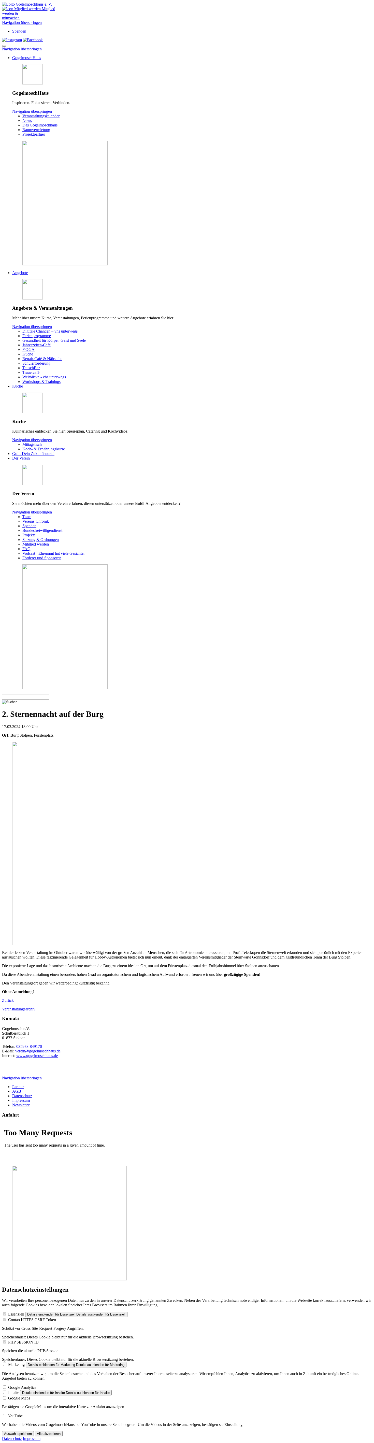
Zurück (8, 1000)
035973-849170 (29, 1046)
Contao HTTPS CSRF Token (32, 1320)
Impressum (21, 1100)
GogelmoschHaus (26, 57)
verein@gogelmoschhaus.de (38, 1051)
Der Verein (21, 458)
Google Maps (19, 1398)
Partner (18, 1086)
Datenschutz (22, 1096)
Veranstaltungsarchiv (18, 1009)
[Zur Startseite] (27, 4)
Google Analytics (22, 1387)
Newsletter (21, 1105)
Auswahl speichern (18, 1434)
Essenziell (16, 1314)
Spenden (19, 31)
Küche (17, 386)
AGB (16, 1091)
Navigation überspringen (22, 22)
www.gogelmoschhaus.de (37, 1055)
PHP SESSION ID (23, 1342)
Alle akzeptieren (49, 1434)
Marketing (16, 1364)
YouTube (15, 1416)
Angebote (20, 272)
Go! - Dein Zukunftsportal (33, 453)
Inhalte (13, 1392)
